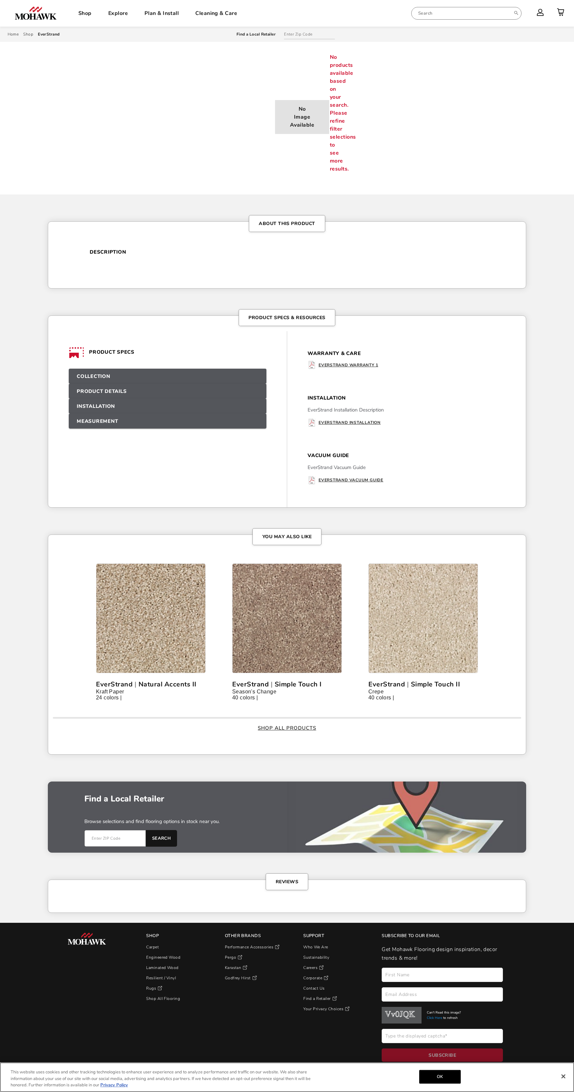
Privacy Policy (114, 1085)
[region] (287, 1077)
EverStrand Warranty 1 (348, 365)
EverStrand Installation (350, 422)
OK (440, 1076)
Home (13, 34)
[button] (167, 376)
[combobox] (466, 13)
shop (28, 34)
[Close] (563, 1076)
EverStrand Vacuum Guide (351, 480)
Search (161, 843)
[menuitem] (466, 13)
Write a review (182, 700)
